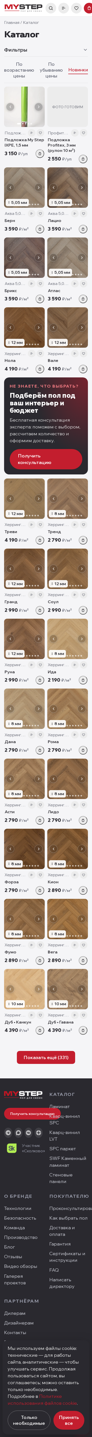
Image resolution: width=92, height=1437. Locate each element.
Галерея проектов (15, 1279)
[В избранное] (40, 133)
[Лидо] (67, 779)
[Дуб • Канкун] (24, 989)
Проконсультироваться (68, 1208)
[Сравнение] (63, 8)
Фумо (10, 951)
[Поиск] (50, 8)
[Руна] (24, 639)
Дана (10, 741)
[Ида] (67, 639)
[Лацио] (67, 187)
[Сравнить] (32, 133)
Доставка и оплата (62, 1231)
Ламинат (59, 1106)
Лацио (54, 220)
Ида (52, 671)
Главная (11, 22)
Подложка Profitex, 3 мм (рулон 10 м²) (62, 145)
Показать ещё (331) (46, 1057)
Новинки (78, 70)
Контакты (15, 1332)
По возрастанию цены (19, 70)
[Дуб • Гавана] (67, 989)
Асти (10, 811)
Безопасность (20, 1218)
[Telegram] (8, 1133)
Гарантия (60, 1244)
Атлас (54, 290)
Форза (12, 881)
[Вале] (67, 327)
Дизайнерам (19, 1323)
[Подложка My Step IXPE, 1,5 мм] (24, 107)
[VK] (29, 1133)
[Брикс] (24, 257)
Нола (10, 360)
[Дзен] (38, 1133)
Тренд (54, 531)
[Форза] (24, 849)
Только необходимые (29, 1420)
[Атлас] (67, 257)
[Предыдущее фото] (10, 107)
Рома (53, 741)
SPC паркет (62, 1149)
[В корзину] (40, 153)
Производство (21, 1237)
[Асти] (24, 779)
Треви (11, 531)
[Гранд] (24, 569)
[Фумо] (24, 919)
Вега (52, 951)
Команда (14, 1228)
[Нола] (24, 327)
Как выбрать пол (68, 1218)
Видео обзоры (20, 1266)
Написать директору (62, 1283)
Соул (53, 601)
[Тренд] (67, 498)
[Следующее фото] (38, 107)
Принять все (69, 1420)
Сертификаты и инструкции (67, 1257)
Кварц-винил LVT (64, 1135)
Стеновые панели (61, 1178)
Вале (53, 360)
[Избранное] (76, 8)
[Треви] (24, 498)
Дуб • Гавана (61, 1022)
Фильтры (15, 49)
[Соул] (67, 569)
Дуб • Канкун (18, 1022)
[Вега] (67, 919)
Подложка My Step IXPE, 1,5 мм (24, 142)
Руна (10, 671)
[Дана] (24, 709)
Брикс (11, 290)
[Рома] (67, 709)
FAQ (54, 1270)
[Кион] (67, 849)
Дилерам (15, 1313)
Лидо (53, 811)
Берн (10, 220)
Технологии (17, 1208)
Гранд (11, 601)
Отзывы (13, 1256)
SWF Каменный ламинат (67, 1161)
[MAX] (18, 1133)
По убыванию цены (51, 70)
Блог (9, 1247)
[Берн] (24, 187)
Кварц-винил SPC (64, 1119)
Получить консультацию (34, 459)
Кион (53, 881)
